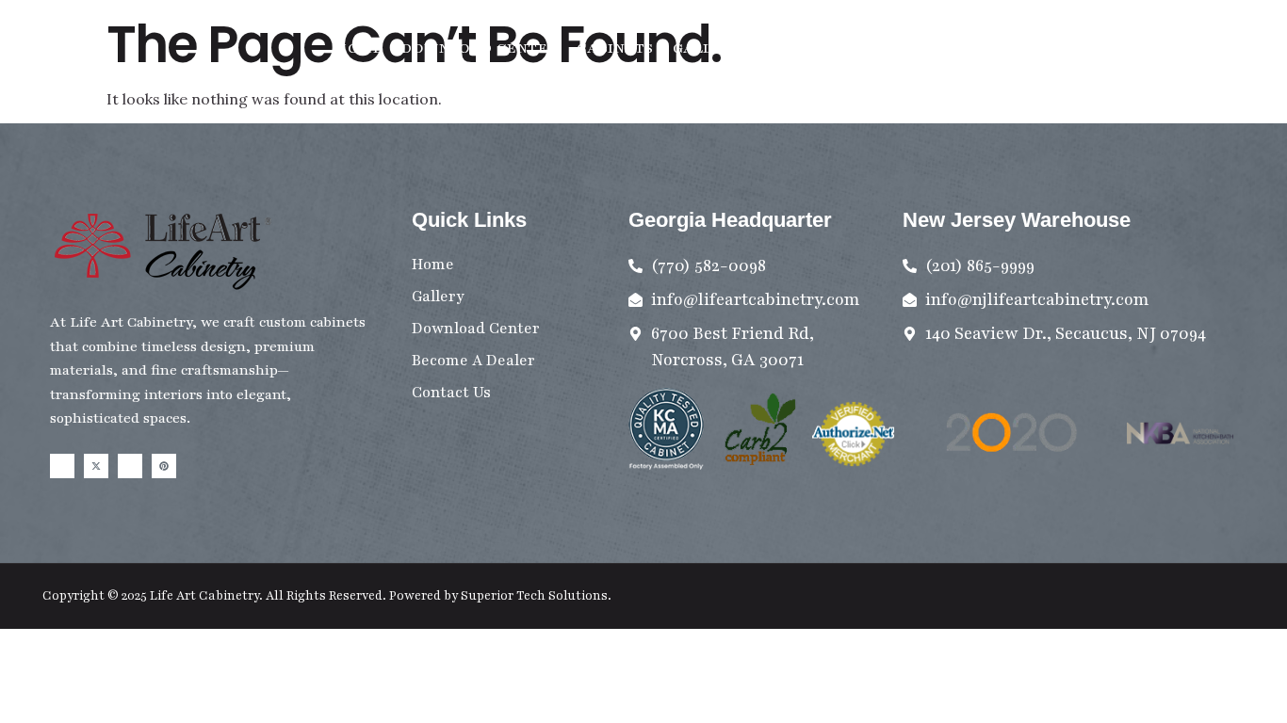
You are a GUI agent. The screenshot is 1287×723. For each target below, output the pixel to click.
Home (359, 48)
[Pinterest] (164, 466)
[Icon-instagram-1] (130, 466)
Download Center (479, 48)
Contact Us (810, 48)
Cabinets (615, 48)
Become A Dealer (951, 48)
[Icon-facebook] (62, 466)
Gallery (708, 48)
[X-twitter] (96, 466)
